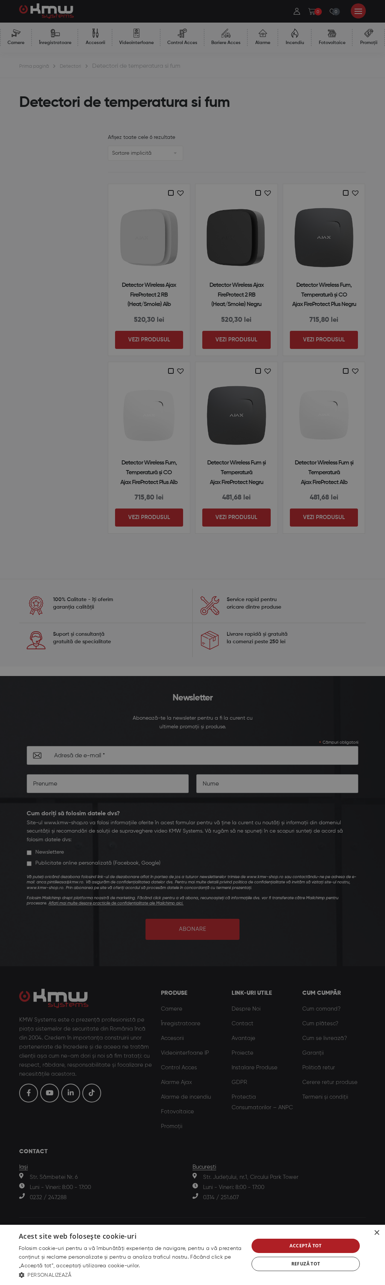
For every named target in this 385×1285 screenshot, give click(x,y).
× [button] (376, 1233)
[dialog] (192, 1255)
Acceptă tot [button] (305, 1245)
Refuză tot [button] (305, 1264)
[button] (130, 1274)
